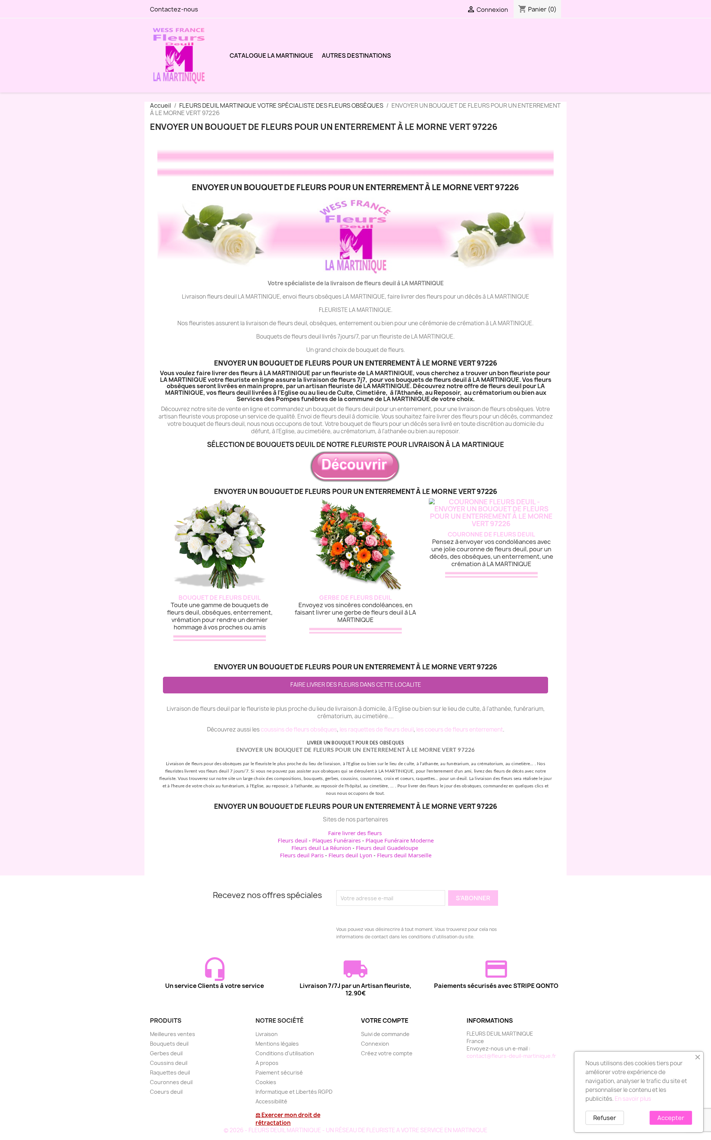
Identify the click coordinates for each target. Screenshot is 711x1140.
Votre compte (384, 1020)
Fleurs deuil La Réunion (321, 847)
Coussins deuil (168, 1062)
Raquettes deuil (170, 1072)
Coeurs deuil (166, 1091)
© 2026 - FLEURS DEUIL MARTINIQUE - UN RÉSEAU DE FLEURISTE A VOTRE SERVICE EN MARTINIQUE (355, 1130)
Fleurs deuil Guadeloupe (387, 847)
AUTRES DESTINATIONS (356, 55)
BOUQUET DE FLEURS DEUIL (219, 597)
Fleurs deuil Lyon (350, 855)
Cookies (266, 1082)
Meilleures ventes (172, 1034)
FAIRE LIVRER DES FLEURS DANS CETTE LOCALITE (355, 685)
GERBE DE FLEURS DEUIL (355, 597)
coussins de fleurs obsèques (299, 729)
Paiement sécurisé (279, 1072)
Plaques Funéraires (336, 840)
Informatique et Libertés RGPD (294, 1091)
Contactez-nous (174, 9)
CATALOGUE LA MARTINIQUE (271, 55)
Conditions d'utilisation (285, 1053)
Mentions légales (277, 1043)
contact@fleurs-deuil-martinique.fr (511, 1055)
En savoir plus (633, 1099)
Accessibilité (271, 1101)
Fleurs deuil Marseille (404, 855)
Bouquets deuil (169, 1043)
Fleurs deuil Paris (302, 855)
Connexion (375, 1043)
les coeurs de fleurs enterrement (459, 729)
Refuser (604, 1118)
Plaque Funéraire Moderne (399, 840)
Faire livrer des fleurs (355, 833)
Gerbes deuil (166, 1053)
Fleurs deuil (292, 840)
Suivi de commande (385, 1034)
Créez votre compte (387, 1053)
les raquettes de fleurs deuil (377, 729)
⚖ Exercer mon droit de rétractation (288, 1119)
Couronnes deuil (171, 1082)
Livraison (267, 1034)
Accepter (670, 1118)
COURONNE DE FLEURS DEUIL (491, 534)
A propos (267, 1062)
